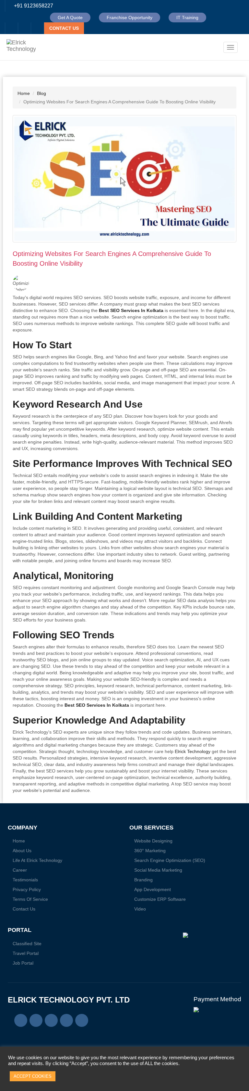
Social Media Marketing (158, 870)
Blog (41, 93)
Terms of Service (30, 899)
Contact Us (24, 908)
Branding (143, 879)
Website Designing (153, 840)
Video (140, 908)
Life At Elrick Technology (37, 860)
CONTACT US (64, 28)
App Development (152, 889)
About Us (22, 850)
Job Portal (23, 963)
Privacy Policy (27, 889)
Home (24, 93)
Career (20, 870)
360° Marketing (150, 850)
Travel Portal (26, 953)
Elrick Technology (192, 751)
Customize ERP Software (160, 899)
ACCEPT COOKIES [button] (33, 1076)
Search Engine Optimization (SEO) (169, 860)
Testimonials (25, 879)
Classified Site (27, 943)
